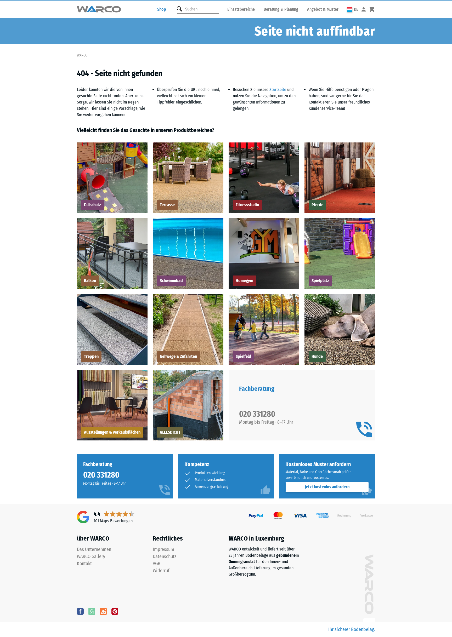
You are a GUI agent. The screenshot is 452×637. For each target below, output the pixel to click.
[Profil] (363, 9)
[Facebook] (80, 611)
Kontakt (84, 563)
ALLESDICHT (170, 432)
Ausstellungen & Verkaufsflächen (112, 432)
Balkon (90, 280)
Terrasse (167, 204)
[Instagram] (103, 611)
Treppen (91, 356)
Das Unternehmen (94, 549)
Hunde (317, 356)
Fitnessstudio (247, 204)
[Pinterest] (115, 611)
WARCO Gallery (91, 556)
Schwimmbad (171, 280)
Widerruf (161, 570)
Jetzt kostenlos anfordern (327, 486)
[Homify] (92, 611)
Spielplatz (320, 280)
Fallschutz (92, 204)
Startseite (277, 89)
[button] (352, 9)
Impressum (163, 549)
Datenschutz (164, 556)
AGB (156, 563)
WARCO (82, 55)
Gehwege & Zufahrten (178, 356)
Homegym (244, 280)
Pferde (317, 204)
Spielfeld (243, 356)
